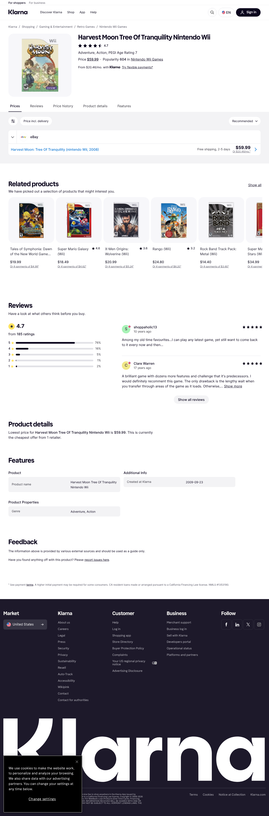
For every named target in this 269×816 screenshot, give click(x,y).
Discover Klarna (51, 12)
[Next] (255, 232)
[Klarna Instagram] (259, 624)
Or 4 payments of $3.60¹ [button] (214, 266)
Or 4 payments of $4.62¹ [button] (72, 266)
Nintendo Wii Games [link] (113, 27)
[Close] (77, 761)
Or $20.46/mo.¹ (242, 151)
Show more (233, 386)
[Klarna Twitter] (248, 624)
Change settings (42, 799)
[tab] (15, 106)
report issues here (96, 559)
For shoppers (17, 3)
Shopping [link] (28, 27)
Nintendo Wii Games (147, 59)
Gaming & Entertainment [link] (56, 27)
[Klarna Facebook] (226, 624)
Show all (254, 185)
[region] (42, 784)
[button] (226, 12)
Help (93, 12)
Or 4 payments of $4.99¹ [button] (24, 266)
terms (29, 584)
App (82, 12)
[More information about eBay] (12, 137)
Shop (71, 12)
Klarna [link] (12, 27)
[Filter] (13, 121)
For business (37, 3)
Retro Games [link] (86, 27)
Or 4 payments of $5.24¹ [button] (119, 266)
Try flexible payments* (137, 67)
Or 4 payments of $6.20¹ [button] (167, 266)
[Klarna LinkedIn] (237, 624)
